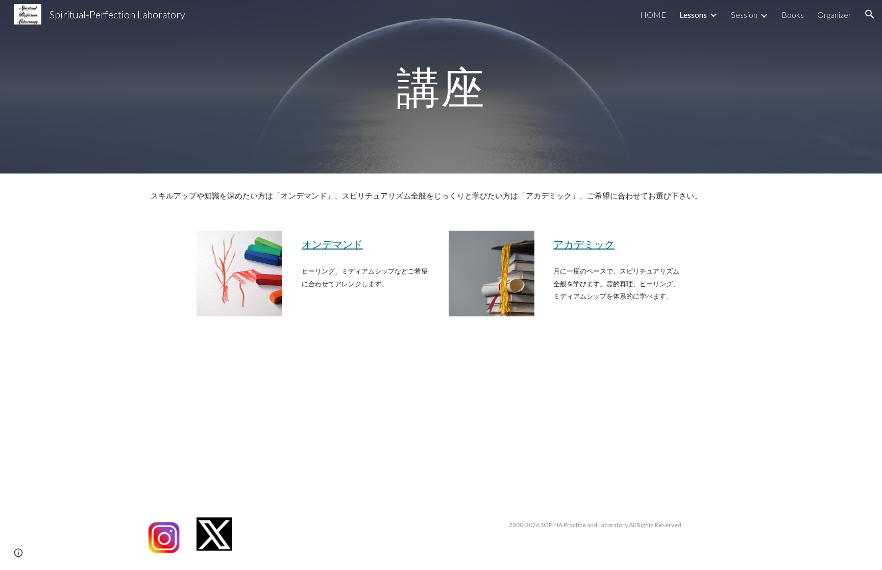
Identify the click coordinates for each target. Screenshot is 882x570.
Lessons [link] (693, 14)
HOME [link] (653, 14)
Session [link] (744, 14)
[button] (869, 14)
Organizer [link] (834, 14)
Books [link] (792, 14)
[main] (441, 86)
